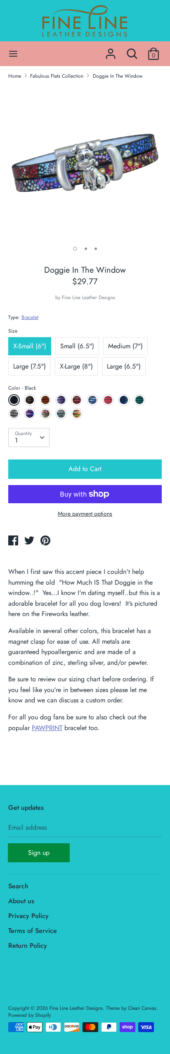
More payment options (85, 514)
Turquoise (139, 400)
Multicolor (77, 413)
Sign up (39, 852)
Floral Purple (30, 414)
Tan (45, 400)
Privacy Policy (28, 916)
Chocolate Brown (30, 401)
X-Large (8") (76, 366)
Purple (61, 400)
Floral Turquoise (62, 414)
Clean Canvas (142, 1008)
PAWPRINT (47, 728)
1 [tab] (75, 249)
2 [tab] (86, 248)
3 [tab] (95, 248)
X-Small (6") (29, 346)
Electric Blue (125, 401)
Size (12, 331)
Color (22, 388)
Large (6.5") (124, 366)
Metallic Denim (93, 401)
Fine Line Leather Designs (88, 297)
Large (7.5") (29, 366)
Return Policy (27, 945)
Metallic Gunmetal (15, 414)
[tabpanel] (85, 163)
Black (14, 400)
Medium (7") (125, 346)
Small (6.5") (77, 346)
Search (18, 886)
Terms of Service (32, 930)
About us (21, 901)
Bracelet (29, 317)
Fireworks (45, 413)
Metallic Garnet (109, 401)
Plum (77, 400)
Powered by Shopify (29, 1015)
